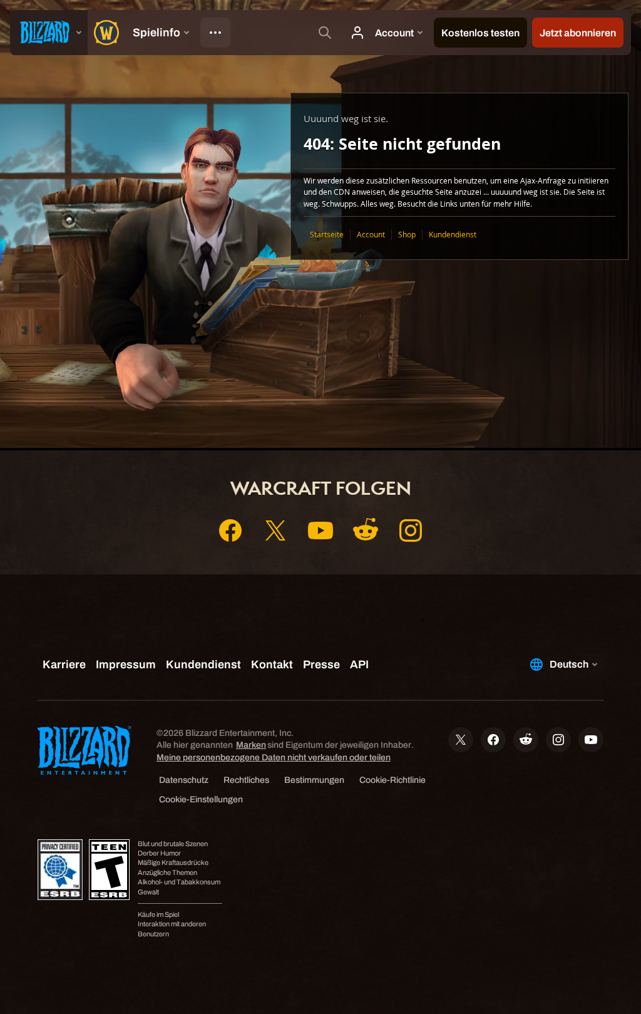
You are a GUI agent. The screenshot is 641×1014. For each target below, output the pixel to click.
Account (371, 234)
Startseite (327, 234)
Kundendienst (452, 234)
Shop (407, 234)
